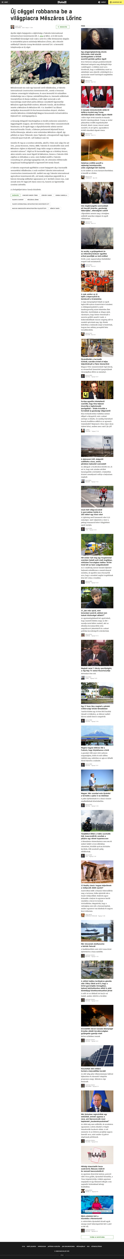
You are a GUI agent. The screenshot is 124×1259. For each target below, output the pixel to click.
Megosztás (63, 27)
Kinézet (103, 2)
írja (41, 36)
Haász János (18, 26)
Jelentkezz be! (117, 2)
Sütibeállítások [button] (96, 1246)
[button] (15, 195)
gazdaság (18, 27)
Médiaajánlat (81, 1246)
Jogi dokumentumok (68, 1246)
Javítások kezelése (54, 1246)
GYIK (23, 1246)
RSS (88, 1246)
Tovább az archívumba (97, 1237)
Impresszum (42, 1246)
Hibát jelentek (31, 1246)
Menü (6, 2)
